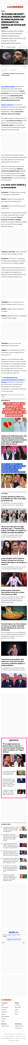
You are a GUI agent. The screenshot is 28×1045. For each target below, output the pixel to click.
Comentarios (13, 70)
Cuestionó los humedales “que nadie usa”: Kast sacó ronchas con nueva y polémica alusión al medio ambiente (13, 662)
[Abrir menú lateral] (2, 7)
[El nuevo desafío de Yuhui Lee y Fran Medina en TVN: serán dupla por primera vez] (14, 515)
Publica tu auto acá (13, 939)
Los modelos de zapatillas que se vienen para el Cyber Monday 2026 (9, 773)
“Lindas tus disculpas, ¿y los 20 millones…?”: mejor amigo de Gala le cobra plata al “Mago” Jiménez (9, 792)
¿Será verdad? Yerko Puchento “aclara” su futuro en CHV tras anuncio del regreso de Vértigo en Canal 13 (13, 561)
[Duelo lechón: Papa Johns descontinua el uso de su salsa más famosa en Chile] (14, 613)
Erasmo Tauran (11, 47)
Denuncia (17, 395)
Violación (22, 395)
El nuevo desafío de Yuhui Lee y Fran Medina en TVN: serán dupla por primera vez (13, 499)
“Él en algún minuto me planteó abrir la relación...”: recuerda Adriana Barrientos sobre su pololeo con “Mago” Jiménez (13, 748)
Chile (3, 11)
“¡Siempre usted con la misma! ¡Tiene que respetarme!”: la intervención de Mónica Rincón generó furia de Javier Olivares (10, 853)
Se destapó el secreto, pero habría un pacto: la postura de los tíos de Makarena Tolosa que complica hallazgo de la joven (10, 868)
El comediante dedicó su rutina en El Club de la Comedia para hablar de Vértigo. (13, 568)
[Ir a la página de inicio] (15, 7)
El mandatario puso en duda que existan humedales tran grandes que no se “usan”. (13, 669)
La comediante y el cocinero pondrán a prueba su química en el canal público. (12, 504)
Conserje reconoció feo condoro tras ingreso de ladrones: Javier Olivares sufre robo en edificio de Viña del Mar (11, 829)
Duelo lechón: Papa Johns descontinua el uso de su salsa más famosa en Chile (12, 592)
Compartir (5, 70)
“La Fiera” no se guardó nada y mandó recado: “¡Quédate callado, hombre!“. (12, 536)
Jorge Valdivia (11, 395)
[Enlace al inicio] (14, 740)
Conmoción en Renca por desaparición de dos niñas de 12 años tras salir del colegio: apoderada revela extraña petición (11, 837)
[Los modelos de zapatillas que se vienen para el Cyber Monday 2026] (21, 773)
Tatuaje (3, 396)
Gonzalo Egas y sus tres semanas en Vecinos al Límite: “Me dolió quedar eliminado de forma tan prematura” (13, 627)
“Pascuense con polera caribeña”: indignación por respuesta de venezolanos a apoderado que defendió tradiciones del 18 (10, 877)
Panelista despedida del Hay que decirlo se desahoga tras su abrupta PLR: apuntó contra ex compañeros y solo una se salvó (14, 440)
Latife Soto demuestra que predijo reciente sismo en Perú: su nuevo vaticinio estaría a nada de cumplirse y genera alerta (11, 845)
